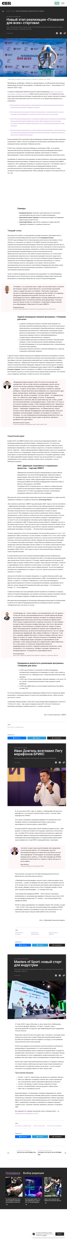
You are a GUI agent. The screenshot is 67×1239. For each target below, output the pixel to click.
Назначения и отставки (20, 747)
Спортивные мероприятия (35, 933)
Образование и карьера (53, 933)
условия (44, 1235)
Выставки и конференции (14, 16)
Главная (9, 11)
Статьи (13, 11)
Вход (56, 3)
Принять (59, 1234)
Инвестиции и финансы (54, 1126)
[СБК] (6, 3)
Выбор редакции (33, 1173)
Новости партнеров (39, 1126)
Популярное (13, 1173)
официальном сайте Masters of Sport (26, 1113)
